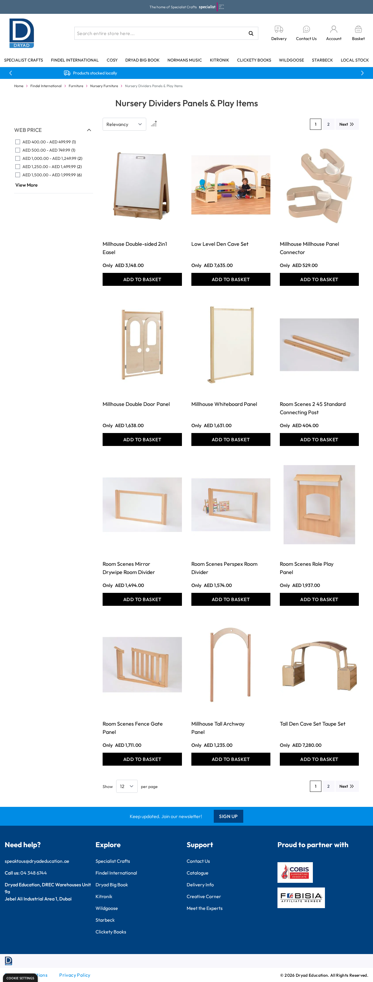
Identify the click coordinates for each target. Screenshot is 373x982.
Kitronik (219, 60)
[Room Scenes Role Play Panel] (319, 504)
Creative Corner (204, 896)
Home (18, 86)
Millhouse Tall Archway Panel (217, 727)
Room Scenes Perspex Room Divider (224, 567)
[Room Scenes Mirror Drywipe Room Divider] (142, 504)
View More (26, 185)
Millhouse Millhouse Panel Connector (309, 248)
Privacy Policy (75, 975)
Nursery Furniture (104, 86)
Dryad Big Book (142, 60)
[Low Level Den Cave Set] (230, 184)
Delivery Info (200, 885)
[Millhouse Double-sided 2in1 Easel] (142, 184)
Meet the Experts (205, 908)
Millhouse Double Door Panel (136, 404)
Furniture (76, 86)
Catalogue (197, 873)
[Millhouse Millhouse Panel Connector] (319, 184)
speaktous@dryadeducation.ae (37, 861)
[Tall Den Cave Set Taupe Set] (319, 664)
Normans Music (184, 60)
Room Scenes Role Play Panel (306, 567)
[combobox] (166, 33)
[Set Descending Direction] (153, 124)
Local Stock (355, 60)
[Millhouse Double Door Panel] (142, 344)
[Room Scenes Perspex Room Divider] (230, 504)
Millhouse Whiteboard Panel (224, 404)
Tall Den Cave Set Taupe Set (313, 723)
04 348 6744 (33, 873)
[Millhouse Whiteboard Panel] (230, 344)
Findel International (75, 60)
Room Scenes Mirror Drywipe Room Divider (129, 567)
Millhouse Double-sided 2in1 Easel (135, 248)
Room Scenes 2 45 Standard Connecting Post (313, 408)
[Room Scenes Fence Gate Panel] (142, 664)
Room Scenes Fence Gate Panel (133, 727)
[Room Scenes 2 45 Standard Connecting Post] (319, 344)
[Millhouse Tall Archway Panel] (230, 664)
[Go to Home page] (22, 33)
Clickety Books (254, 60)
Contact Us (198, 861)
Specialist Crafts (23, 60)
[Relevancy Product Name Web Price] (124, 124)
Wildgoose (291, 60)
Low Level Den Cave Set (220, 243)
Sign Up (228, 816)
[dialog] (20, 977)
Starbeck (322, 60)
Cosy (112, 60)
